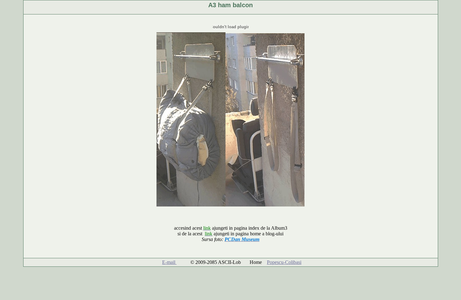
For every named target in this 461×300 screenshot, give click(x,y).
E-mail (169, 262)
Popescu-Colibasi (284, 262)
